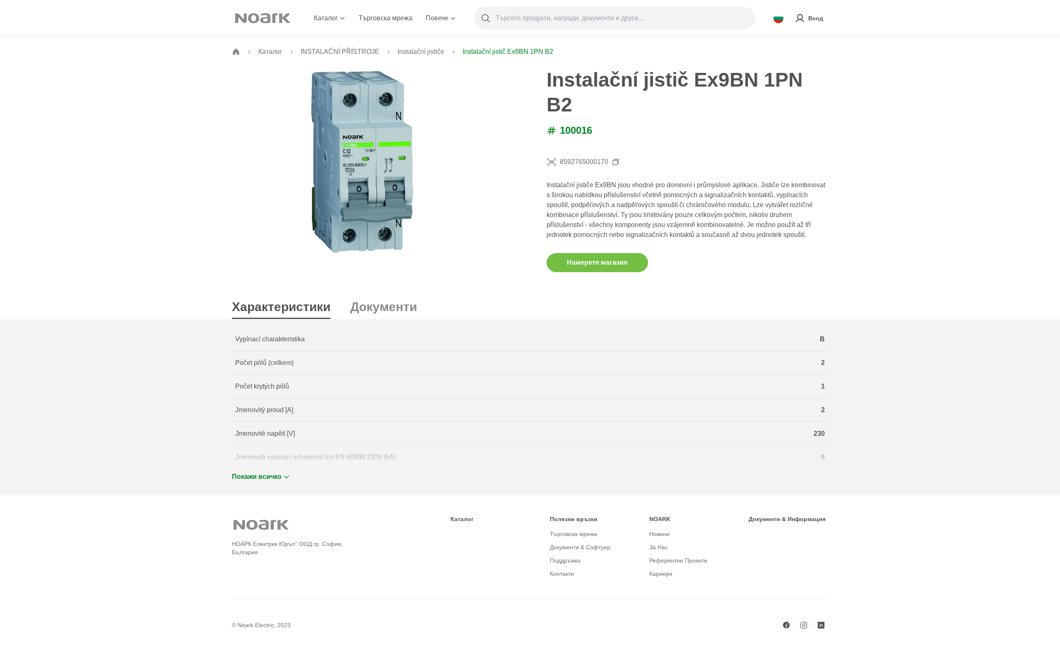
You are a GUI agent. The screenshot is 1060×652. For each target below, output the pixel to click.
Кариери (660, 573)
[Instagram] (804, 625)
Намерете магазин (597, 262)
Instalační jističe (421, 51)
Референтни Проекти (678, 560)
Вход (815, 18)
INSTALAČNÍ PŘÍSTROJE (340, 51)
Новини (659, 534)
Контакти (562, 573)
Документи (383, 307)
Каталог (326, 18)
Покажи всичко (257, 476)
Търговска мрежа (385, 18)
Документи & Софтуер (580, 547)
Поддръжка (565, 560)
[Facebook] (786, 625)
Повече (437, 18)
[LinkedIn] (821, 625)
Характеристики (281, 307)
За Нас (658, 547)
